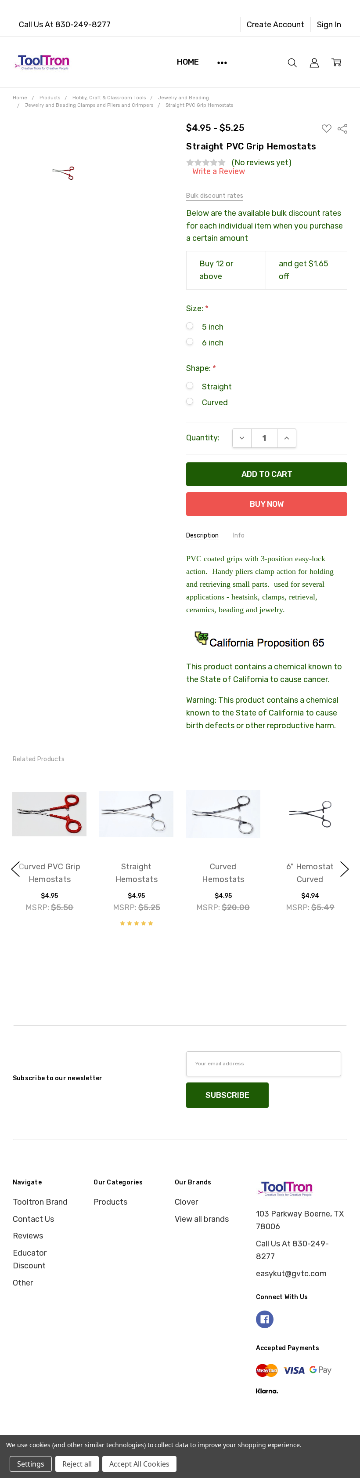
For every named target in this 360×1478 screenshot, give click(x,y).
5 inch (212, 327)
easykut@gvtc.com (291, 1273)
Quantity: (203, 438)
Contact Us (33, 1219)
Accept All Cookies (139, 1464)
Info (239, 535)
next (344, 869)
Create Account (275, 24)
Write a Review (218, 171)
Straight (217, 387)
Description (202, 535)
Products (110, 1202)
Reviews (28, 1236)
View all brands (202, 1219)
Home (187, 62)
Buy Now (49, 828)
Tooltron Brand (40, 1202)
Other (23, 1283)
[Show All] (222, 62)
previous (15, 869)
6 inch (212, 343)
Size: (197, 308)
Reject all (77, 1464)
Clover (186, 1202)
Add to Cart (50, 800)
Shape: (201, 368)
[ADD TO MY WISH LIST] (68, 811)
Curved (215, 402)
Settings (30, 1464)
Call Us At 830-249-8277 (65, 24)
